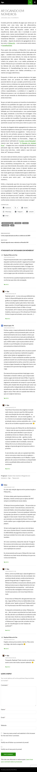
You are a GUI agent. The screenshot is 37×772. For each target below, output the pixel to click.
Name (3, 709)
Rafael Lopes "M (9, 325)
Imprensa (18, 223)
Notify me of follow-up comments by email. (15, 742)
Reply (7, 284)
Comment (4, 685)
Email (3, 717)
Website (3, 725)
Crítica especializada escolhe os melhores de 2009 (15, 234)
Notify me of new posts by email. (11, 749)
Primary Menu (34, 2)
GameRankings (7, 45)
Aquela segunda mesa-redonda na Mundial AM (14, 241)
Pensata (25, 223)
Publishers (6, 225)
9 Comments (14, 17)
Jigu (2, 2)
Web (12, 225)
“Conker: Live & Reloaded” (27, 141)
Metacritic (11, 43)
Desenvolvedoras (8, 223)
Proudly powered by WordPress (9, 769)
